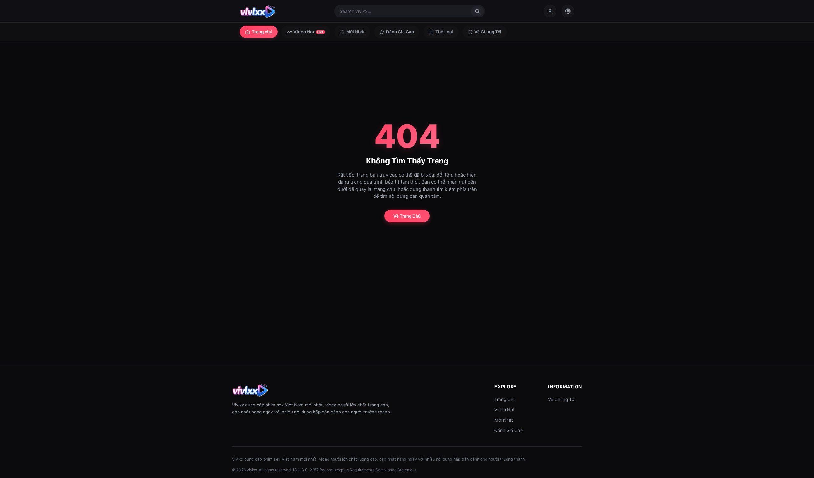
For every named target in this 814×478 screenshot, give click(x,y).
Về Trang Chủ (407, 215)
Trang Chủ (505, 399)
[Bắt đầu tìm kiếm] (477, 11)
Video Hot (308, 31)
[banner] (257, 11)
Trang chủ (262, 31)
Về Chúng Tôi (487, 31)
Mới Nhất (355, 31)
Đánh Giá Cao (400, 31)
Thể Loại (444, 31)
